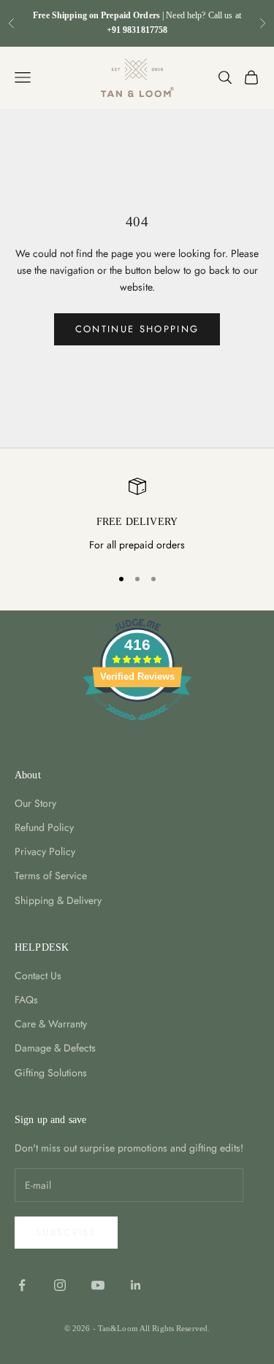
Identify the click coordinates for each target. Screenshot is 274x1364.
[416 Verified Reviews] (137, 728)
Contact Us (38, 975)
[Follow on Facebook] (22, 1285)
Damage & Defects (55, 1048)
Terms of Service (51, 875)
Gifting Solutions (51, 1072)
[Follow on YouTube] (98, 1285)
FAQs (26, 999)
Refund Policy (44, 827)
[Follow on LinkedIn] (136, 1285)
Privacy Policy (45, 851)
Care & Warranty (51, 1023)
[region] (137, 515)
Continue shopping (137, 329)
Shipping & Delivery (58, 900)
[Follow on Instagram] (60, 1285)
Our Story (35, 803)
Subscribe (66, 1232)
